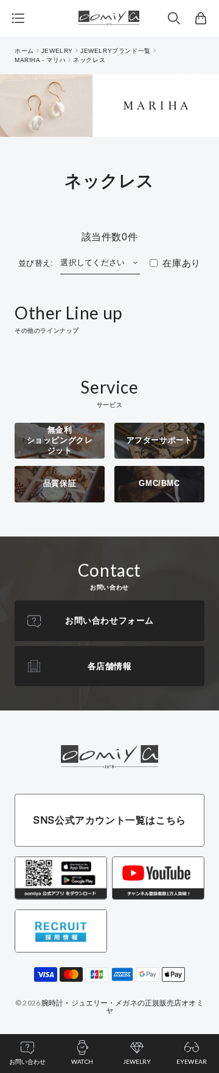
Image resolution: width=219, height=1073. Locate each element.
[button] (174, 18)
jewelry (57, 50)
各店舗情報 (110, 666)
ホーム (24, 50)
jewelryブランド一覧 (115, 50)
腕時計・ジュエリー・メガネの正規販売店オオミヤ (122, 1006)
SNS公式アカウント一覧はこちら (109, 820)
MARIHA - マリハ (40, 60)
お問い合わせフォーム (109, 620)
